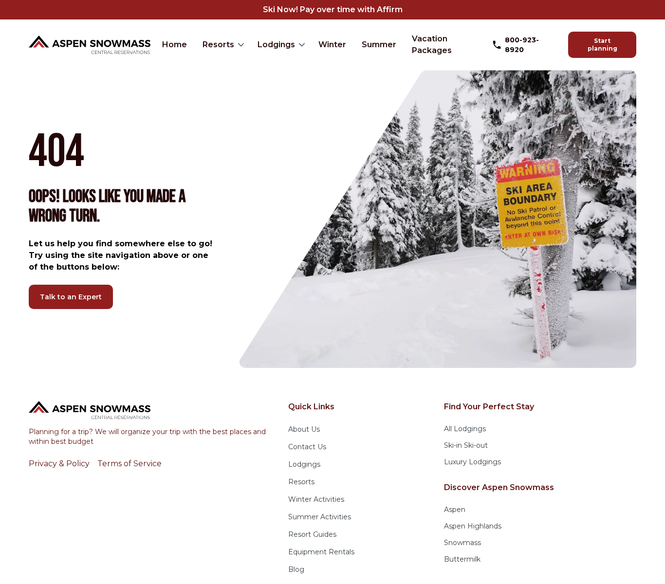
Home (174, 44)
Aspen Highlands (472, 526)
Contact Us (307, 446)
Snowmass (462, 542)
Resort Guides (312, 534)
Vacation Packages (432, 44)
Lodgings (276, 44)
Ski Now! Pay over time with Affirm (333, 9)
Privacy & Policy (59, 463)
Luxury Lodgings (472, 461)
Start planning (602, 44)
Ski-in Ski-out (466, 445)
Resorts (218, 44)
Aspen (454, 509)
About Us (304, 429)
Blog (296, 569)
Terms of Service (129, 463)
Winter (332, 44)
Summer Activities (319, 516)
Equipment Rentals (321, 552)
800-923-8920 (522, 45)
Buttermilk (462, 559)
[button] (222, 44)
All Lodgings (465, 428)
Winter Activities (316, 499)
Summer (379, 44)
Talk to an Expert (71, 296)
